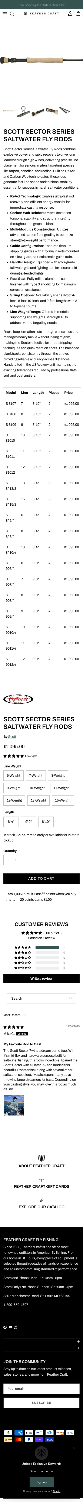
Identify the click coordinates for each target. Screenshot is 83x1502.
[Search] (14, 13)
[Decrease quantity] (7, 860)
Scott (12, 736)
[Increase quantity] (24, 860)
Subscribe (41, 1402)
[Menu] (4, 13)
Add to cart (41, 878)
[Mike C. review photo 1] (13, 1105)
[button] (13, 756)
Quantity (10, 851)
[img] (13, 1027)
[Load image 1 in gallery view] (41, 60)
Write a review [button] (41, 978)
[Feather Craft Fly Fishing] (41, 14)
